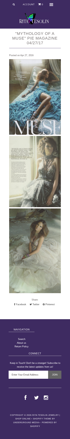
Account (29, 4)
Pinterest (50, 304)
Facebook (20, 304)
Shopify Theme (42, 419)
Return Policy (22, 346)
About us (21, 343)
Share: (35, 299)
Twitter (35, 304)
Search (21, 339)
